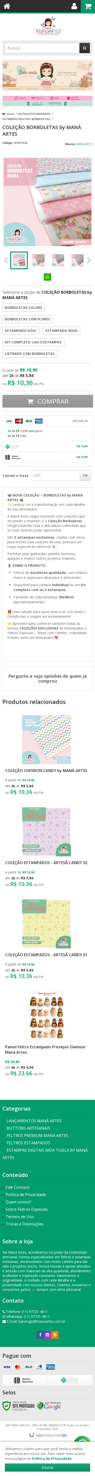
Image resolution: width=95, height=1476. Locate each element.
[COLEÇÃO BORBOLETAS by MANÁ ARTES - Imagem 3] (58, 260)
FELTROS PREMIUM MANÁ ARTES (37, 1135)
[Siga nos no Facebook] (40, 1334)
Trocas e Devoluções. (25, 1224)
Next (89, 259)
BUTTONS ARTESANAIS (28, 1128)
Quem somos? (18, 1202)
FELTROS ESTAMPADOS (34, 114)
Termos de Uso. (20, 1216)
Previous (6, 260)
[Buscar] (84, 48)
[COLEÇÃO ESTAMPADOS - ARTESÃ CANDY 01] (46, 940)
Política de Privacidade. (26, 1194)
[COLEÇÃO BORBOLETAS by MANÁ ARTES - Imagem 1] (19, 260)
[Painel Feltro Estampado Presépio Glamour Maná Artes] (46, 1035)
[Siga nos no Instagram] (47, 1334)
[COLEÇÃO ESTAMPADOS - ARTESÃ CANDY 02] (46, 848)
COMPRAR (52, 401)
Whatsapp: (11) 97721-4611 (27, 1316)
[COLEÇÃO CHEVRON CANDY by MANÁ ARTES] (46, 756)
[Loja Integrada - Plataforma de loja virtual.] (47, 1435)
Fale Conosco (18, 1187)
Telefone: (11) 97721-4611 (26, 1311)
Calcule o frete (15, 475)
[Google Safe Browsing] (49, 1405)
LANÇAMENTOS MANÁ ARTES (34, 1121)
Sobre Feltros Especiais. (27, 1209)
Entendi (47, 1467)
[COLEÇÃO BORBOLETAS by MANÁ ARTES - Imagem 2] (38, 260)
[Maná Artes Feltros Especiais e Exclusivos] (47, 26)
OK (85, 475)
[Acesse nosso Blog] (54, 1334)
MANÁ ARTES (84, 144)
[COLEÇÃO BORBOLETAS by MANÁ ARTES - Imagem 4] (77, 260)
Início (10, 114)
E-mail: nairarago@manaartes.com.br (35, 1321)
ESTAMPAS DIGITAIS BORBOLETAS (26, 119)
